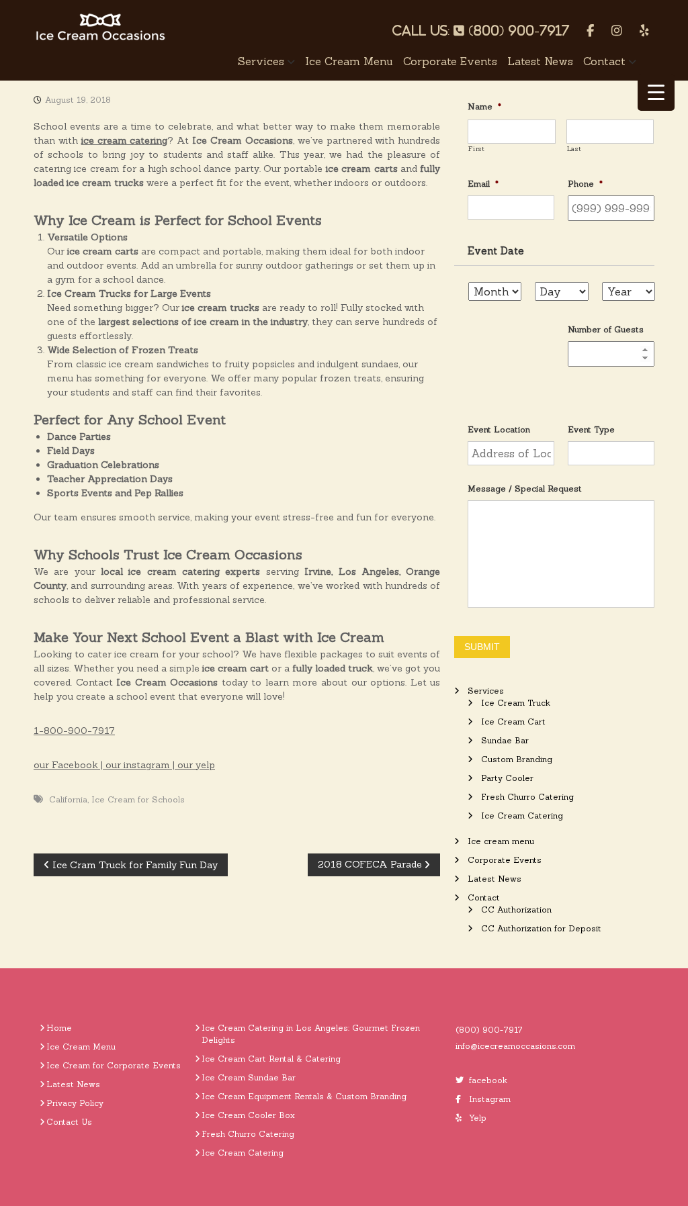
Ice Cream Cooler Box (248, 1115)
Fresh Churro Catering (527, 797)
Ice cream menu (349, 61)
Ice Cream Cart (513, 721)
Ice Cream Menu (81, 1046)
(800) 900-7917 (489, 1030)
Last (574, 148)
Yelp (477, 1118)
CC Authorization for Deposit (541, 928)
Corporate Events (450, 61)
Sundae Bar (505, 740)
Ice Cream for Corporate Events (113, 1065)
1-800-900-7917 (74, 731)
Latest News (540, 61)
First (476, 148)
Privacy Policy (74, 1103)
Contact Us (69, 1122)
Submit (482, 646)
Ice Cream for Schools (138, 799)
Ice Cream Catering (522, 815)
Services (261, 61)
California (68, 799)
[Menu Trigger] (656, 92)
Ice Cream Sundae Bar (249, 1077)
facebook (488, 1080)
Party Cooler (507, 778)
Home (59, 1028)
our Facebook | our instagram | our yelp (124, 765)
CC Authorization (516, 909)
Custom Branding (516, 759)
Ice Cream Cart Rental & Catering (271, 1059)
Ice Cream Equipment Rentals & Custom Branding (304, 1096)
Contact (604, 61)
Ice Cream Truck (515, 703)
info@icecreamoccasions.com (515, 1046)
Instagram (490, 1099)
